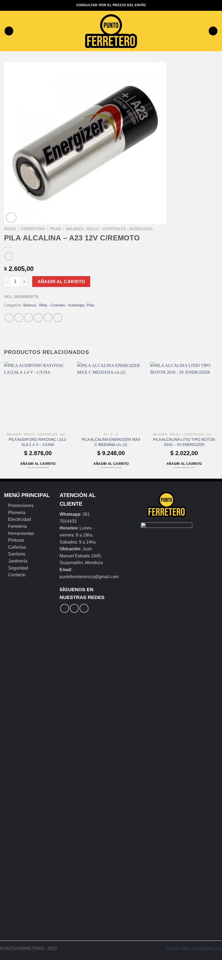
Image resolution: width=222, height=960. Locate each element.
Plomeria (16, 512)
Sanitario (16, 554)
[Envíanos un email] (84, 608)
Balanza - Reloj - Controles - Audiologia (109, 229)
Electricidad (19, 519)
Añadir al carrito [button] (38, 463)
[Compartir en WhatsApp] (9, 317)
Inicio (10, 229)
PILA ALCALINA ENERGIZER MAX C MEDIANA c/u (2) (110, 442)
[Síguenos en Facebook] (64, 608)
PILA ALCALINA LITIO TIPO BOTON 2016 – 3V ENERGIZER (184, 442)
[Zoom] (11, 217)
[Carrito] (213, 31)
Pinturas (16, 540)
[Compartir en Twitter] (28, 317)
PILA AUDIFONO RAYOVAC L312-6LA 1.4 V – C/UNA (38, 442)
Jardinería (17, 561)
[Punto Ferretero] (111, 31)
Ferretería (33, 229)
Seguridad (18, 568)
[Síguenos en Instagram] (74, 608)
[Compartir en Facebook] (18, 317)
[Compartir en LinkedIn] (57, 317)
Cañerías (17, 547)
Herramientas (21, 533)
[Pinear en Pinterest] (48, 317)
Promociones (21, 505)
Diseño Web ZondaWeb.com (194, 948)
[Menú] (9, 31)
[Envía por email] (38, 317)
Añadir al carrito (61, 281)
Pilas (55, 229)
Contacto (16, 574)
